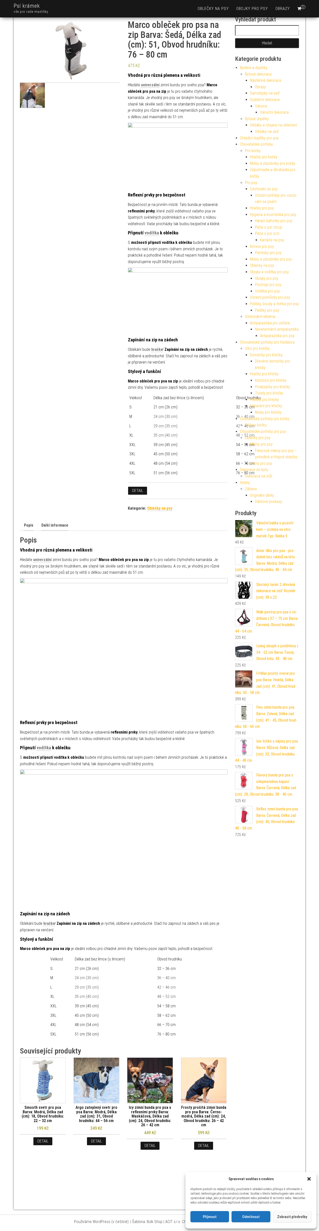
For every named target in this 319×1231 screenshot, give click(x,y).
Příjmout (210, 1217)
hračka (157, 349)
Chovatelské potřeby (256, 144)
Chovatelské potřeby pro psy (263, 431)
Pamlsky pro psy (268, 252)
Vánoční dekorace (274, 112)
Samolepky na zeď (265, 93)
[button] (309, 1178)
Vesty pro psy (261, 463)
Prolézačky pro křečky (272, 386)
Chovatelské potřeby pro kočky (264, 418)
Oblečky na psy (213, 8)
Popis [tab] (28, 525)
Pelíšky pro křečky (264, 399)
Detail (137, 490)
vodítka (152, 233)
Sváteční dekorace (265, 99)
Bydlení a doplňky (253, 67)
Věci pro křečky (257, 348)
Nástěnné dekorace (265, 80)
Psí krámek (27, 6)
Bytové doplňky (257, 118)
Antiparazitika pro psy (277, 335)
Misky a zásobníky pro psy (271, 259)
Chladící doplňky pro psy (259, 138)
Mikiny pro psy (261, 444)
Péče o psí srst (267, 233)
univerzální (150, 85)
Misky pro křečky (268, 412)
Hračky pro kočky (263, 157)
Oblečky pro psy (257, 437)
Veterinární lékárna (260, 316)
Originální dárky (262, 495)
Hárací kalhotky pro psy (273, 220)
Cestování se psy (264, 189)
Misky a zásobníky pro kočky (272, 163)
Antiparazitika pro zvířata (270, 323)
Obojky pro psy (252, 8)
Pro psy (251, 182)
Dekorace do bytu (254, 469)
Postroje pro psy (268, 284)
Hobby (245, 482)
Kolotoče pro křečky (271, 380)
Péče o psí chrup (268, 227)
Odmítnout (251, 1217)
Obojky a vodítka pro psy (269, 272)
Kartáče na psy (272, 240)
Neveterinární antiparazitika (277, 329)
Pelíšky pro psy (267, 310)
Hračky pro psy (262, 208)
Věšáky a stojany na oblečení (273, 125)
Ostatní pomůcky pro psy (270, 297)
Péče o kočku (256, 425)
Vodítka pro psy (267, 291)
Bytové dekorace (258, 74)
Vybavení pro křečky (266, 405)
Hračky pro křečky (264, 374)
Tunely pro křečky (269, 393)
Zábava (251, 488)
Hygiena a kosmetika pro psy (273, 214)
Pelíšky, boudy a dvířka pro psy (274, 303)
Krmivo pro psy (262, 246)
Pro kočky (253, 150)
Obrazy (282, 8)
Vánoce (261, 106)
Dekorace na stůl (258, 476)
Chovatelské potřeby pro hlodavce (267, 342)
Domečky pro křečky (266, 355)
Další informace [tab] (54, 525)
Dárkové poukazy (268, 501)
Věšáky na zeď (267, 131)
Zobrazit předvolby (292, 1217)
